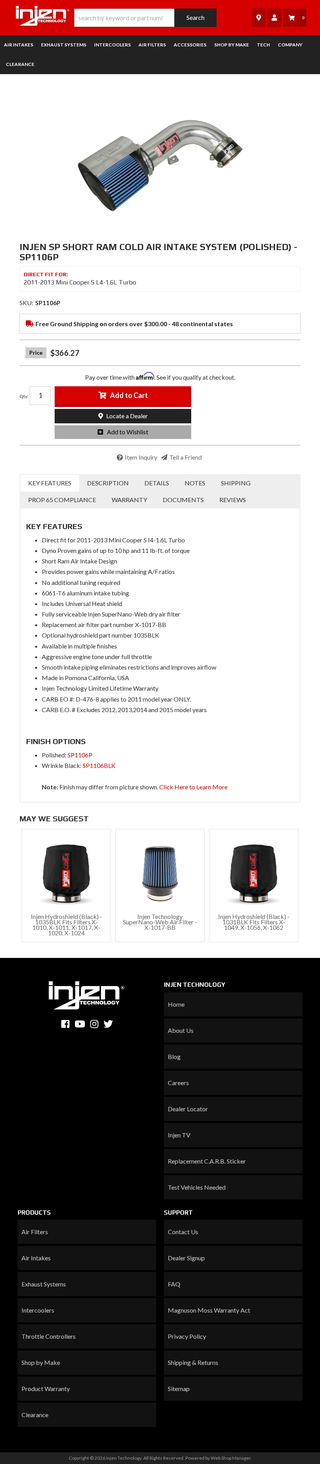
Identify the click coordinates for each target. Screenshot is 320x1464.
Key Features (49, 483)
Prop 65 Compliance (62, 499)
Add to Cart (129, 395)
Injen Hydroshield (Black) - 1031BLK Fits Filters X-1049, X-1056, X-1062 (254, 922)
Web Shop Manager (231, 1458)
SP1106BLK (99, 765)
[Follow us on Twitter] (108, 1024)
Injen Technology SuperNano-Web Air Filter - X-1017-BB (160, 922)
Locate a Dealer (126, 415)
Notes (195, 483)
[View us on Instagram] (94, 1024)
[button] (145, 18)
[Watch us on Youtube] (80, 1024)
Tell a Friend (185, 457)
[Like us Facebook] (65, 1024)
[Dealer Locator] (259, 17)
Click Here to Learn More (193, 787)
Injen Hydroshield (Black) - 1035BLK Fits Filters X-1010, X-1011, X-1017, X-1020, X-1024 (66, 924)
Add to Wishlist (127, 431)
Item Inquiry (141, 457)
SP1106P (80, 755)
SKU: (26, 302)
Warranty (129, 499)
